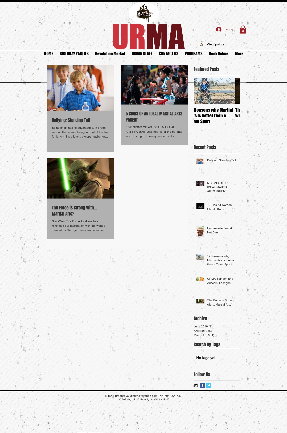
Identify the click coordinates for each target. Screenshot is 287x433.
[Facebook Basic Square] (202, 385)
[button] (242, 29)
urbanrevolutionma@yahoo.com (136, 395)
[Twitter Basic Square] (208, 385)
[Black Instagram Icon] (196, 385)
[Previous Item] (200, 90)
